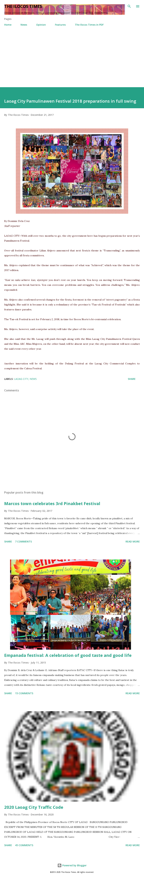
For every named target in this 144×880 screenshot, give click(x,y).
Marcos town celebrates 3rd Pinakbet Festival (52, 503)
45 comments (24, 845)
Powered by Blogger (74, 865)
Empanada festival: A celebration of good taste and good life (68, 655)
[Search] (129, 6)
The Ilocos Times (23, 6)
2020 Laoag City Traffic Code (33, 807)
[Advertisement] (72, 60)
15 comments (24, 693)
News (24, 24)
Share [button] (132, 379)
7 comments (23, 541)
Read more (133, 541)
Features (60, 24)
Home (7, 24)
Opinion (41, 24)
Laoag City (21, 379)
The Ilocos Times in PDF (89, 24)
